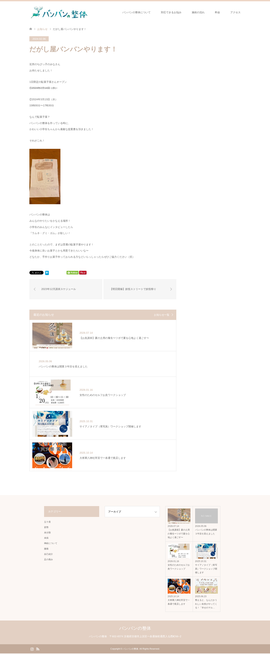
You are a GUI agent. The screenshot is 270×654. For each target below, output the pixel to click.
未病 (46, 538)
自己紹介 (48, 554)
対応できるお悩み (171, 12)
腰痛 (46, 548)
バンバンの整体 (135, 628)
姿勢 (46, 527)
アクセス (235, 12)
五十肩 (47, 522)
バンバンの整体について (136, 12)
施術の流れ (198, 12)
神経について (50, 543)
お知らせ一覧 (161, 314)
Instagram (32, 648)
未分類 (47, 532)
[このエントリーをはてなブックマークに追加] (47, 273)
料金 (217, 12)
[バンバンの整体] (58, 12)
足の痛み (48, 559)
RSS (37, 648)
